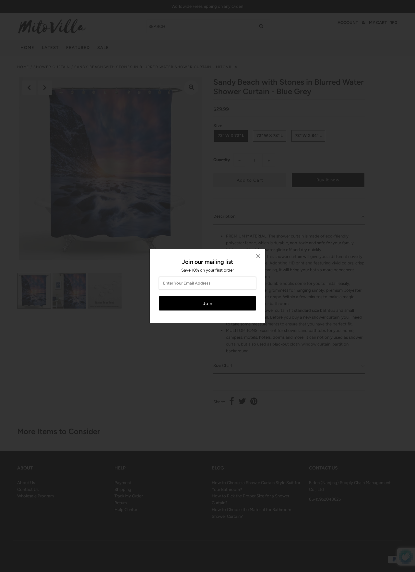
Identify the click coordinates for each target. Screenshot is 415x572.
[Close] (258, 256)
